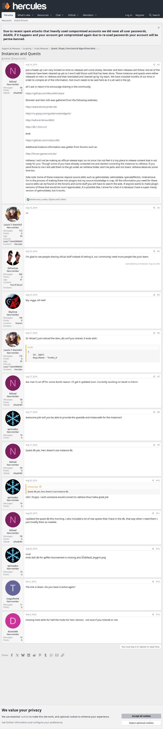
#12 (158, 548)
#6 (158, 333)
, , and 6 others (48, 199)
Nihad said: (33, 486)
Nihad (7, 58)
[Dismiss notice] (158, 28)
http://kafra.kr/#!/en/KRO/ (40, 120)
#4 (158, 251)
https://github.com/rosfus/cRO (43, 140)
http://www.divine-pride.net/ (41, 106)
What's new (24, 15)
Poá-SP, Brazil (16, 285)
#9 (158, 445)
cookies (25, 716)
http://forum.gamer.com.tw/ (41, 153)
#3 (158, 207)
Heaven (18, 323)
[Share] (154, 65)
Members (88, 15)
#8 (158, 412)
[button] (33, 15)
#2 (158, 64)
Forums (8, 15)
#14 (158, 614)
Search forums (21, 20)
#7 (158, 376)
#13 (158, 581)
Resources (43, 15)
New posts (7, 20)
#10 (158, 480)
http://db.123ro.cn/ (36, 126)
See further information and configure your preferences (32, 722)
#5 (158, 294)
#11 (158, 513)
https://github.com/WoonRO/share (45, 93)
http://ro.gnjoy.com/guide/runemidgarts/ (48, 113)
